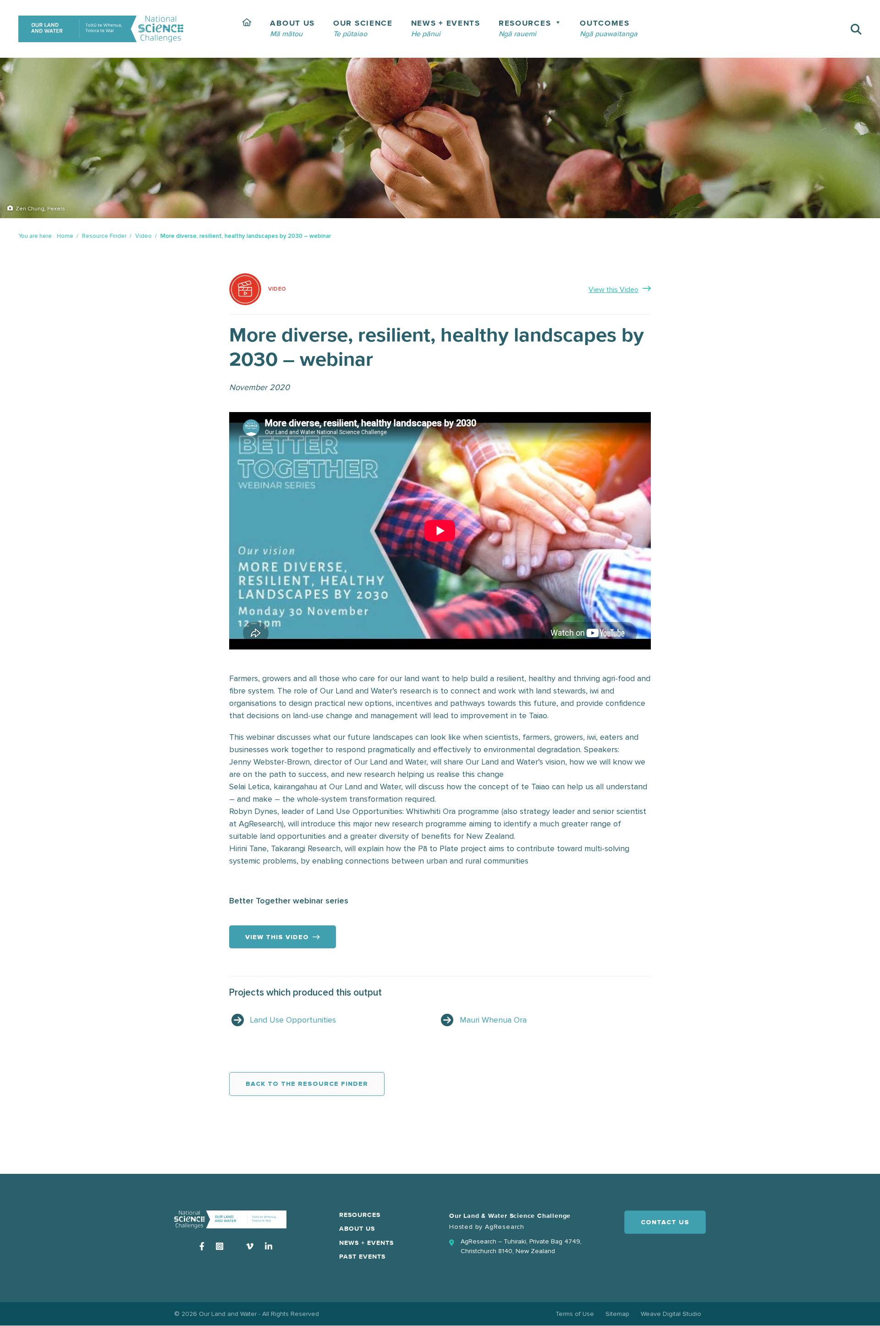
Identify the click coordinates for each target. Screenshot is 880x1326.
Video (143, 236)
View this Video (613, 289)
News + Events (366, 1243)
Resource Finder (104, 236)
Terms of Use (575, 1314)
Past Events (362, 1257)
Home (65, 236)
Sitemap (617, 1314)
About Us (357, 1229)
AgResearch (504, 1227)
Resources (359, 1215)
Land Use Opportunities (293, 1020)
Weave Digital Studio (671, 1314)
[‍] (247, 29)
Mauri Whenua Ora (493, 1020)
